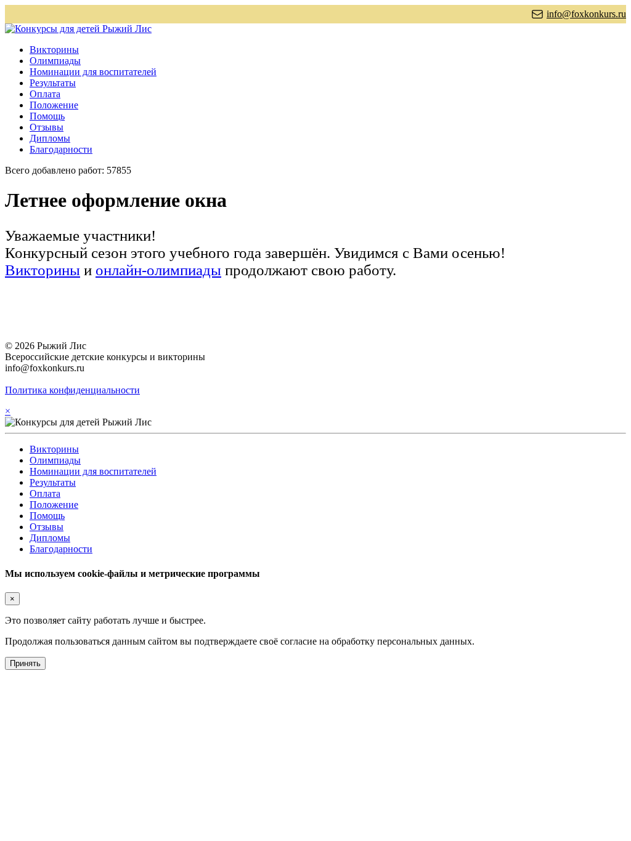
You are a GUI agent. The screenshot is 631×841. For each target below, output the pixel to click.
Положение (54, 105)
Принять (25, 663)
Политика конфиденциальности (72, 390)
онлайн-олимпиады (158, 270)
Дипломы (50, 138)
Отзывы (46, 127)
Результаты (53, 83)
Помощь (47, 116)
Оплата (45, 94)
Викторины (54, 49)
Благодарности (61, 149)
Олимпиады (55, 60)
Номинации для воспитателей (93, 71)
